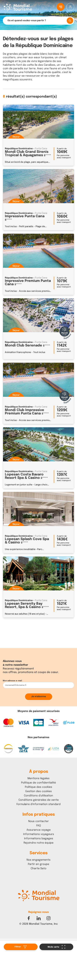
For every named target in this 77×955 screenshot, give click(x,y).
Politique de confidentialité (38, 782)
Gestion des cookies (38, 791)
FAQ (38, 825)
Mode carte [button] (54, 947)
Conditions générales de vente (39, 800)
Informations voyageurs (38, 834)
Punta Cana (41, 149)
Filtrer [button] (18, 947)
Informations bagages (38, 838)
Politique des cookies (38, 787)
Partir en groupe (38, 864)
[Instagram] (48, 918)
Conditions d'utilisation (38, 795)
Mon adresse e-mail (12, 681)
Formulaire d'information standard (38, 804)
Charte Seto (38, 868)
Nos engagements (38, 860)
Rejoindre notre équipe (38, 843)
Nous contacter (38, 821)
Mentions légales (38, 778)
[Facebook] (29, 918)
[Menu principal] (60, 7)
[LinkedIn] (39, 918)
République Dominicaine (19, 149)
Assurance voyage (39, 830)
